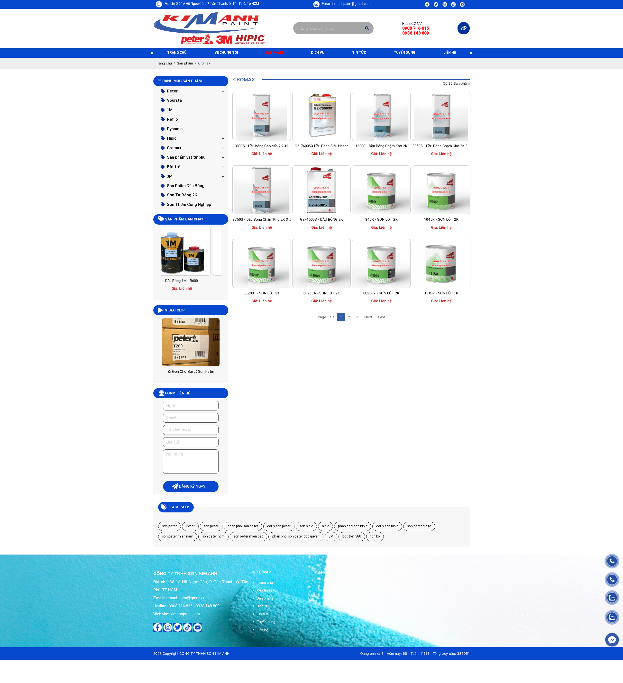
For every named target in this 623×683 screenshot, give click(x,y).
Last (381, 317)
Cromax (174, 147)
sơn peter (169, 526)
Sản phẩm (274, 52)
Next (368, 317)
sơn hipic (306, 526)
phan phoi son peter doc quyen (296, 536)
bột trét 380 (351, 536)
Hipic (171, 138)
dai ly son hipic (387, 526)
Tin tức (359, 52)
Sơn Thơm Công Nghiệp (189, 204)
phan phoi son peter (243, 526)
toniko (375, 536)
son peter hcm (213, 536)
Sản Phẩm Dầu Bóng (185, 185)
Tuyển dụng (404, 52)
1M (170, 109)
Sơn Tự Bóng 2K (182, 195)
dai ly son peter (279, 526)
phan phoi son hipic (352, 526)
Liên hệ (449, 52)
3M (170, 176)
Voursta (174, 100)
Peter (172, 91)
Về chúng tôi (226, 52)
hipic (325, 526)
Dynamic (175, 128)
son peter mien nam (177, 536)
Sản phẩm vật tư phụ (186, 157)
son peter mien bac (248, 536)
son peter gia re (419, 526)
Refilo (172, 119)
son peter (211, 526)
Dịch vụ (317, 52)
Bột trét (174, 166)
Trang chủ (177, 52)
